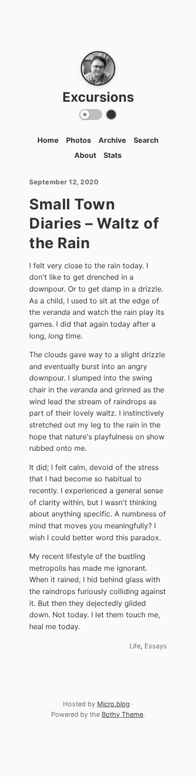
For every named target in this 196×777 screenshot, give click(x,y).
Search (146, 140)
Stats (112, 155)
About (85, 155)
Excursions (98, 97)
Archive (112, 140)
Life (134, 646)
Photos (78, 140)
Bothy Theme (122, 714)
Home (48, 140)
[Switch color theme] (111, 114)
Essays (155, 646)
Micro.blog (113, 704)
